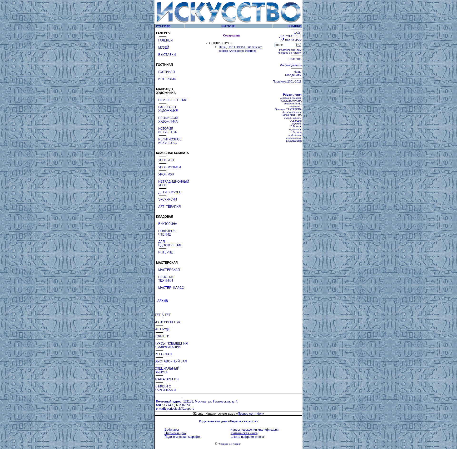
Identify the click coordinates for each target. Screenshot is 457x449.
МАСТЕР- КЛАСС (171, 287)
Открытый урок (175, 433)
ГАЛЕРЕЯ (165, 40)
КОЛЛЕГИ (162, 336)
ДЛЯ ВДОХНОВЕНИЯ (170, 243)
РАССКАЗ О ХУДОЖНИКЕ (168, 109)
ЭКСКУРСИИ (167, 199)
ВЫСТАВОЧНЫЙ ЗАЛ (171, 361)
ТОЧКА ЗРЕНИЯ (167, 379)
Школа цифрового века (247, 437)
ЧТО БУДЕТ (163, 329)
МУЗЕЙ (163, 47)
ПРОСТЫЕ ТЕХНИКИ (166, 278)
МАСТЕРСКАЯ (169, 270)
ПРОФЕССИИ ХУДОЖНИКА (168, 119)
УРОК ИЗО (166, 160)
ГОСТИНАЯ (166, 72)
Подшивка (287, 81)
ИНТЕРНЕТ (166, 252)
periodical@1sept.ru (180, 408)
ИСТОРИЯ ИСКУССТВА (167, 130)
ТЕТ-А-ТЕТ (163, 315)
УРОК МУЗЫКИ (169, 167)
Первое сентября (250, 413)
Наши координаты (293, 73)
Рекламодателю (291, 65)
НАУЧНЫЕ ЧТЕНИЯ (172, 100)
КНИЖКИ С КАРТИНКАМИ (165, 388)
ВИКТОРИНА (167, 224)
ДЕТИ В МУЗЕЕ (169, 192)
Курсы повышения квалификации (254, 429)
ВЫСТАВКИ (167, 55)
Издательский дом (290, 51)
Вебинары (171, 429)
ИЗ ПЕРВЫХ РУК (167, 322)
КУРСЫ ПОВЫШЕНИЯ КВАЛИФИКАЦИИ (171, 345)
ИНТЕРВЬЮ (167, 79)
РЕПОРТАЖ (163, 354)
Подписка (295, 59)
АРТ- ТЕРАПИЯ (169, 206)
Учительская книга (244, 433)
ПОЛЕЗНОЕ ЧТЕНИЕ (167, 232)
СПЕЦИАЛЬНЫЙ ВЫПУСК (167, 370)
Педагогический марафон (182, 437)
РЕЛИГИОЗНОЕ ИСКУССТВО (170, 141)
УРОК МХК (166, 174)
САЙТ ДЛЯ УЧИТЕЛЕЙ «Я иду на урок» (290, 36)
